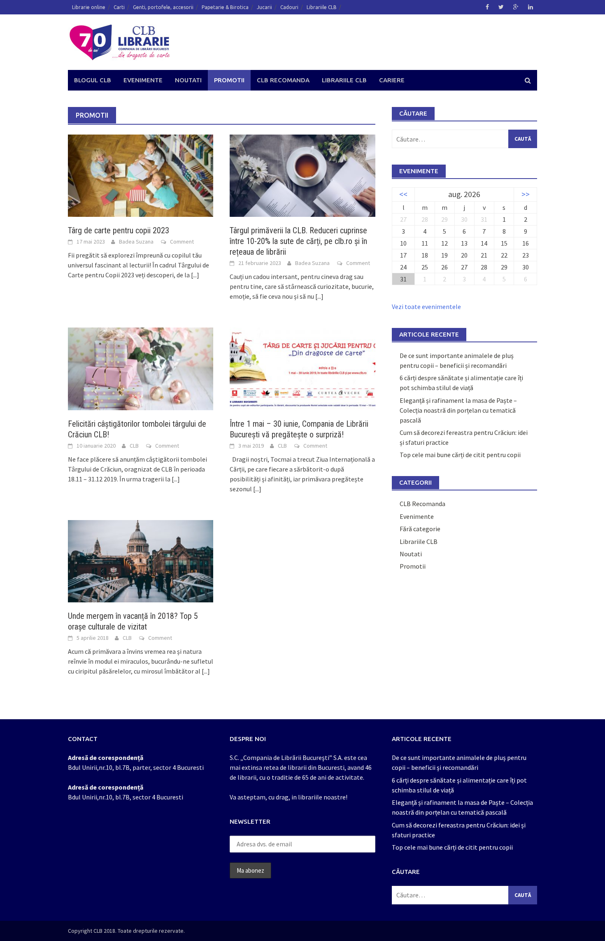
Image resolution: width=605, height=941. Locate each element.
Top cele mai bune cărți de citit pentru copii (460, 455)
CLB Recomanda (283, 80)
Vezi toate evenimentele (426, 306)
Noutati (188, 80)
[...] (195, 275)
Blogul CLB (92, 80)
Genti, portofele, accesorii (163, 7)
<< (403, 194)
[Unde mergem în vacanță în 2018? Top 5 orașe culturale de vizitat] (140, 560)
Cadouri (289, 7)
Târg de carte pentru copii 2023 (118, 230)
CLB (134, 445)
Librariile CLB (322, 7)
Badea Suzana (136, 241)
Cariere (392, 80)
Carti (119, 7)
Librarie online (88, 7)
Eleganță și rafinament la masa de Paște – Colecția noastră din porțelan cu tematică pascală (458, 410)
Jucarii (264, 7)
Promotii (229, 80)
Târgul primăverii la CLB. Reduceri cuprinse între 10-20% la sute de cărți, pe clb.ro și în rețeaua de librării (298, 241)
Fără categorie (420, 529)
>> (525, 194)
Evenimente (143, 80)
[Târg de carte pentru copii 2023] (140, 175)
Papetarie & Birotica (225, 7)
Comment (182, 241)
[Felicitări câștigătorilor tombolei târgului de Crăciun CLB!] (140, 368)
